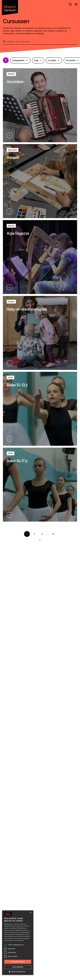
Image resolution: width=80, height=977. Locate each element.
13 (53, 534)
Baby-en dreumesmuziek (27, 309)
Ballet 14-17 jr (17, 461)
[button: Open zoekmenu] (70, 4)
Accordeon (15, 81)
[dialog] (17, 942)
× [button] (30, 912)
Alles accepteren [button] (17, 962)
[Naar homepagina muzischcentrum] (10, 7)
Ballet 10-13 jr (17, 385)
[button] (17, 971)
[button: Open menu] (76, 4)
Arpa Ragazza (18, 233)
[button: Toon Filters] (6, 60)
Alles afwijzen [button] (17, 967)
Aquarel (13, 157)
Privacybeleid (19, 940)
